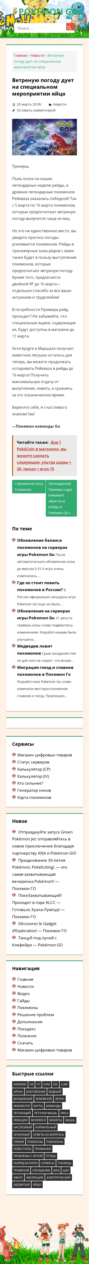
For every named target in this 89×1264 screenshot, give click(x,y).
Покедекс (26, 1029)
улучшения (41, 1170)
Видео (23, 993)
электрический (58, 1178)
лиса (64, 1113)
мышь (70, 1120)
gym (46, 1084)
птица (51, 1156)
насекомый (23, 1127)
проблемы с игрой (28, 1156)
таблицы (64, 1163)
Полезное (27, 1035)
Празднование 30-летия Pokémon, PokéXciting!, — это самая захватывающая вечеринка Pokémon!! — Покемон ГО (39, 874)
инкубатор (22, 1106)
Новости (37, 55)
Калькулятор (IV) (33, 776)
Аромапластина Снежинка (29, 486)
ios (55, 1084)
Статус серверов (33, 762)
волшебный (23, 1099)
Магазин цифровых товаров (44, 755)
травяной (21, 1170)
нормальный (45, 1127)
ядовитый (22, 1185)
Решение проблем (35, 1014)
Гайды (23, 1000)
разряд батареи (25, 1163)
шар (66, 1170)
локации (21, 1120)
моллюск (38, 1120)
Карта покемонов (34, 797)
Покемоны (27, 1007)
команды (53, 1106)
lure (64, 1084)
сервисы (47, 1163)
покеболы (35, 1142)
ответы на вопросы (48, 1135)
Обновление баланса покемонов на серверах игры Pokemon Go (42, 547)
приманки (43, 1149)
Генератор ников (34, 790)
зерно (59, 1099)
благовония (35, 1092)
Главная (20, 55)
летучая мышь (45, 1113)
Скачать (25, 1043)
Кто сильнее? (30, 783)
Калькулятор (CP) (33, 769)
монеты (55, 1120)
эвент (18, 1178)
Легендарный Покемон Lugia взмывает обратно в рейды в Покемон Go (60, 498)
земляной (44, 1099)
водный (55, 1092)
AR (31, 1084)
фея (56, 1170)
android (20, 1084)
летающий (22, 1113)
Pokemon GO (48, 11)
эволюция (34, 1178)
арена (18, 1092)
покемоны (54, 1142)
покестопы (22, 1149)
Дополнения (29, 1021)
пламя (19, 1142)
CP (38, 1084)
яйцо (37, 1185)
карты (38, 1106)
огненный (22, 1135)
